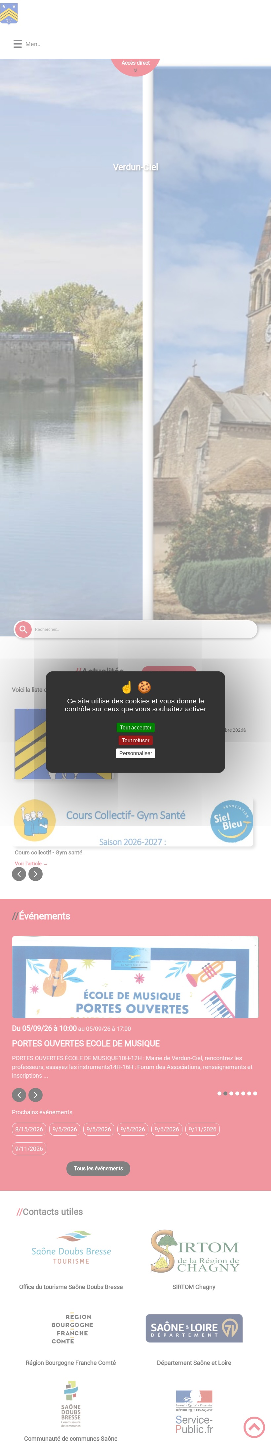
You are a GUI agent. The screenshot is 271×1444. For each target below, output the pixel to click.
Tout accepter (135, 727)
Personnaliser (135, 753)
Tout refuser (135, 740)
